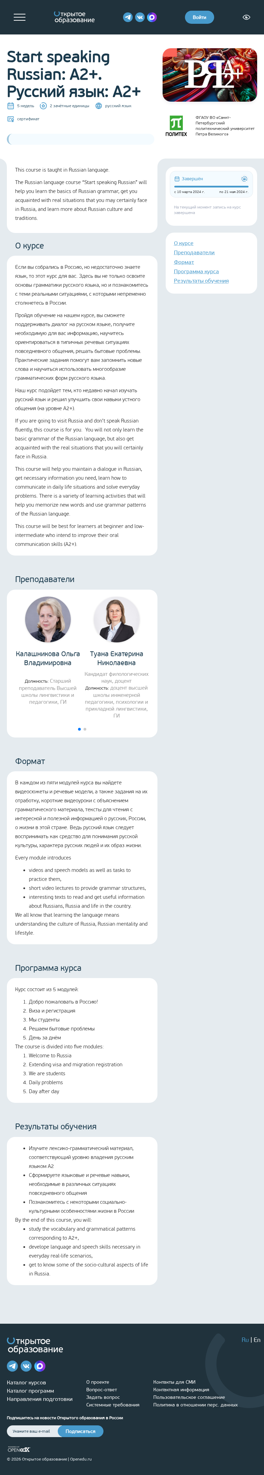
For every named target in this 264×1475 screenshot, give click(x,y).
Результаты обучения (201, 280)
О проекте (97, 1382)
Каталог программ (30, 1390)
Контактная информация (181, 1390)
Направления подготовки (40, 1399)
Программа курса (196, 271)
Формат (184, 262)
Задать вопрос (103, 1397)
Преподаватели (194, 252)
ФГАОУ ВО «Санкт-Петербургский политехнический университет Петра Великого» (225, 125)
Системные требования (113, 1405)
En (257, 1340)
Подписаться (81, 1431)
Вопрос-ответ (101, 1390)
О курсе (184, 243)
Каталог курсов (26, 1382)
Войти (199, 17)
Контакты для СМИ (174, 1382)
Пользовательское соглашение (189, 1397)
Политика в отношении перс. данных (195, 1405)
